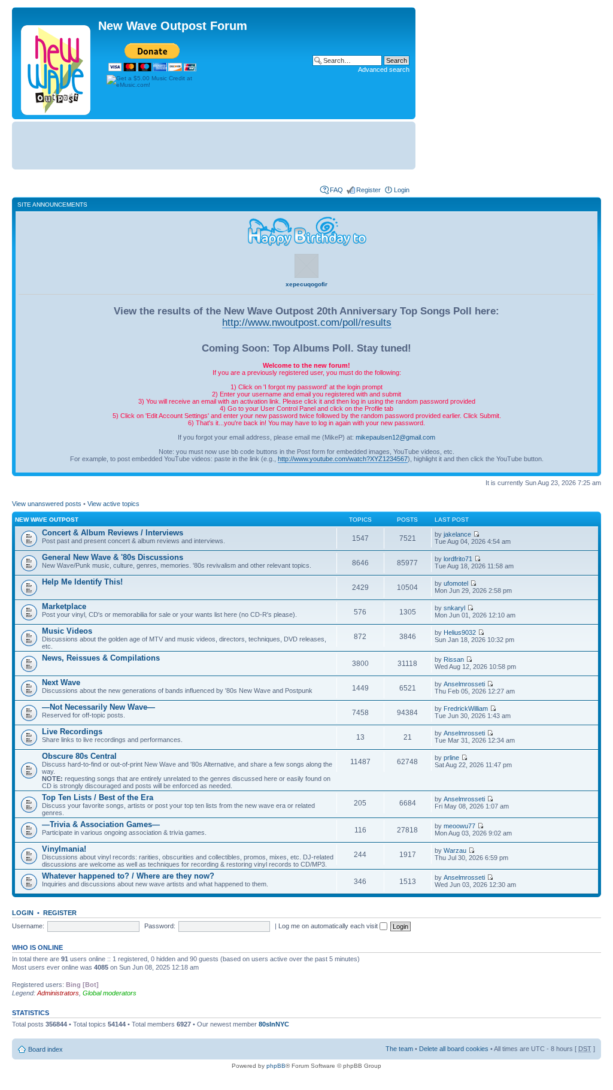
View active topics (113, 503)
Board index (45, 1049)
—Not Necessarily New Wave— (98, 707)
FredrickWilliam (466, 708)
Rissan (454, 659)
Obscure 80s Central (79, 756)
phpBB (276, 1065)
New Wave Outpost (46, 519)
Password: (159, 925)
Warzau (455, 850)
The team (399, 1048)
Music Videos (67, 630)
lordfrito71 (458, 558)
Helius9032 (460, 632)
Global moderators (109, 993)
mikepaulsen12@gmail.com (395, 437)
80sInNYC (274, 1024)
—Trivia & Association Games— (101, 824)
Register (368, 189)
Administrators (58, 993)
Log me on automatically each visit (329, 925)
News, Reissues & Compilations (101, 657)
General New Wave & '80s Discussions (112, 557)
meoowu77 (459, 825)
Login (401, 189)
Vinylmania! (64, 848)
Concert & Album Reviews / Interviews (112, 532)
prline (451, 757)
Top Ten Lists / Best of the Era (97, 797)
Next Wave (61, 682)
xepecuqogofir (306, 284)
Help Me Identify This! (82, 581)
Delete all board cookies (453, 1048)
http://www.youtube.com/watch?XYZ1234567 (343, 458)
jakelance (457, 534)
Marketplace (64, 606)
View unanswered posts (46, 503)
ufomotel (456, 583)
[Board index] (56, 67)
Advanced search (383, 69)
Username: (28, 925)
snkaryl (454, 607)
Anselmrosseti (464, 684)
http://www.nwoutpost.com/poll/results (307, 322)
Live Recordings (72, 731)
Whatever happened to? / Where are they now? (128, 875)
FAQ (336, 189)
